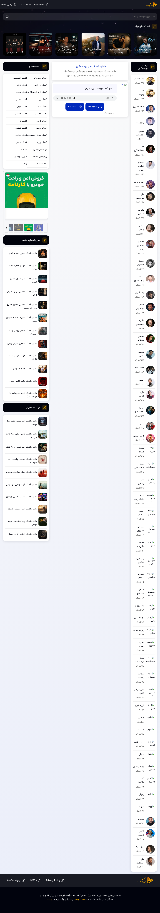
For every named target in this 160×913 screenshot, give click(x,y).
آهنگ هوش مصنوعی (37, 135)
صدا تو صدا (79, 899)
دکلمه (24, 149)
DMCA (33, 880)
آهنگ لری (22, 121)
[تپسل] (8, 175)
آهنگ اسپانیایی (40, 78)
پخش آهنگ (6, 4)
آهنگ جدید (39, 4)
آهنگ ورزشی (21, 135)
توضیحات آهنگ (108, 113)
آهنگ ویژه (42, 142)
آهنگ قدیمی (21, 113)
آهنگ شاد (23, 4)
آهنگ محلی (41, 128)
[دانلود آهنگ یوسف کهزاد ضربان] (122, 88)
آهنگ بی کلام (41, 85)
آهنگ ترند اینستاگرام (37, 92)
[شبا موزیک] (152, 4)
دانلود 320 (73, 106)
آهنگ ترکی (22, 85)
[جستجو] (7, 16)
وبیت (50, 899)
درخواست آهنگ (13, 880)
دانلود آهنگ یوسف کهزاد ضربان (99, 88)
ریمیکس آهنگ (40, 156)
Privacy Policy (53, 880)
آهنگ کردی (42, 121)
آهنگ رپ (43, 99)
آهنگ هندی (21, 128)
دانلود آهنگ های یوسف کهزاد (90, 66)
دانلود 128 (92, 106)
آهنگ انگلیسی (20, 78)
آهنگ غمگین (41, 113)
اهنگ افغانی (21, 142)
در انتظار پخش (40, 149)
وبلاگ (24, 163)
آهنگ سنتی (21, 99)
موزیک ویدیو (21, 156)
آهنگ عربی (22, 106)
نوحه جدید (42, 163)
